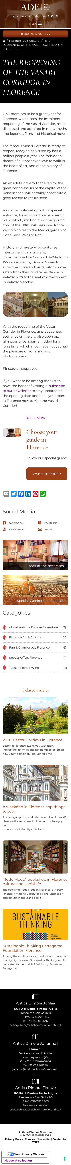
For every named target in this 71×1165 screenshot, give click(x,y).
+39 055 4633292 (37, 1021)
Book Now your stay (36, 34)
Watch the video (47, 474)
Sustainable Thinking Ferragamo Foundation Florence (32, 948)
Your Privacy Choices (29, 1154)
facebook (15, 523)
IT (41, 16)
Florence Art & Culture (24, 40)
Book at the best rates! (46, 566)
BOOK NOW (35, 418)
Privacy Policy (14, 1139)
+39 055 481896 (38, 1065)
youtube (50, 523)
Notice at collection (18, 1160)
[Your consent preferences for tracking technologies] (64, 1158)
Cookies (30, 1139)
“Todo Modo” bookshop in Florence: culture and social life (35, 881)
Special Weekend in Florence (41, 601)
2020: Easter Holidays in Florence (32, 740)
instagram (16, 529)
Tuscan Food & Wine (24, 667)
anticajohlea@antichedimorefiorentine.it (35, 1025)
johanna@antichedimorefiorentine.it (35, 1069)
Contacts (23, 16)
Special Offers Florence (25, 657)
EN (44, 16)
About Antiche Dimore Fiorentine (33, 627)
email (48, 529)
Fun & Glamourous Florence (29, 647)
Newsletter (44, 1139)
